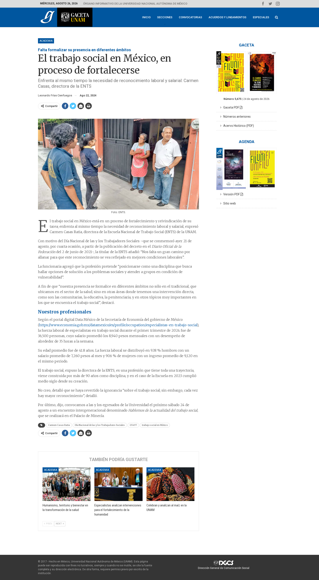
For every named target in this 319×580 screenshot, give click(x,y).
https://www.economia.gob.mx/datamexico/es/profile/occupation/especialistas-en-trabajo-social (118, 325)
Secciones (164, 17)
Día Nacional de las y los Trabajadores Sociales (100, 425)
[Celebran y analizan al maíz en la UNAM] (170, 484)
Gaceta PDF (230, 107)
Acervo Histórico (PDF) (237, 125)
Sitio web (228, 203)
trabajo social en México (155, 425)
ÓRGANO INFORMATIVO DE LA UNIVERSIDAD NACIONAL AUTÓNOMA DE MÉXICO (135, 3)
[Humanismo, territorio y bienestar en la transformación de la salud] (66, 484)
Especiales (261, 17)
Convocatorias (190, 17)
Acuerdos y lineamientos (227, 17)
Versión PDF (230, 194)
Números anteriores (236, 116)
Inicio (146, 17)
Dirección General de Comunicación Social (223, 568)
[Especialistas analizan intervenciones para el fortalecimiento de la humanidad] (118, 484)
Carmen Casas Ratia (59, 425)
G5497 (133, 425)
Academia (46, 40)
